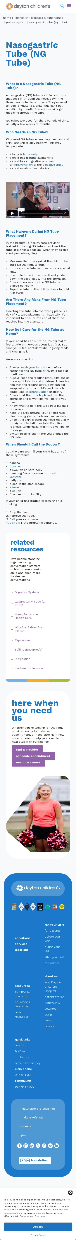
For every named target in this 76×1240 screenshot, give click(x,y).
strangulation (38, 391)
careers (25, 1126)
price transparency (27, 1063)
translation (39, 1160)
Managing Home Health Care (26, 616)
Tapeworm (22, 640)
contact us (22, 1057)
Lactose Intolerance (29, 668)
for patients (53, 930)
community (52, 1002)
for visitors (52, 963)
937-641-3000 (24, 1075)
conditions (22, 938)
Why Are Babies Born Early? (29, 629)
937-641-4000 (24, 1086)
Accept (38, 1226)
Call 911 (15, 522)
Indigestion (22, 659)
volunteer (51, 1008)
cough (16, 491)
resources (22, 986)
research (50, 1026)
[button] (70, 1192)
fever (15, 487)
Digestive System (14, 22)
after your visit (54, 957)
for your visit (54, 925)
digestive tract (53, 164)
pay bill (20, 1045)
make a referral (31, 1117)
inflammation (23, 164)
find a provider (27, 749)
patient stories (54, 997)
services (21, 944)
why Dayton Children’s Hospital (53, 986)
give (23, 1135)
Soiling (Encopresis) (28, 649)
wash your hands (32, 367)
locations (22, 950)
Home (7, 17)
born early (30, 154)
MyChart (20, 1051)
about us (51, 976)
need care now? (28, 762)
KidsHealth (21, 17)
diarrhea (16, 466)
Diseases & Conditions (46, 17)
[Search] (62, 5)
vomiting (16, 477)
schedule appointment (33, 756)
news (48, 1020)
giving (48, 1014)
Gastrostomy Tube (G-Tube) (30, 603)
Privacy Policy (38, 1235)
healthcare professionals (38, 1108)
